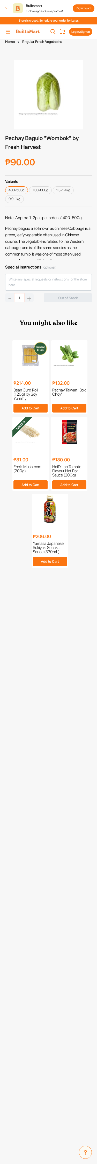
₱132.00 (61, 383)
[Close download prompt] (6, 8)
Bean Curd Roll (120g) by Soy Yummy (25, 394)
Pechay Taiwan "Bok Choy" (69, 392)
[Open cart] (62, 31)
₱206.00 (42, 536)
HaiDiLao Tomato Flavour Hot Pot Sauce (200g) (66, 471)
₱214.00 (22, 383)
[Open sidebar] (8, 31)
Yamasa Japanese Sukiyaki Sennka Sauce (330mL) (48, 547)
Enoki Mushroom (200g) (27, 469)
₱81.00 (20, 459)
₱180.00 (61, 459)
